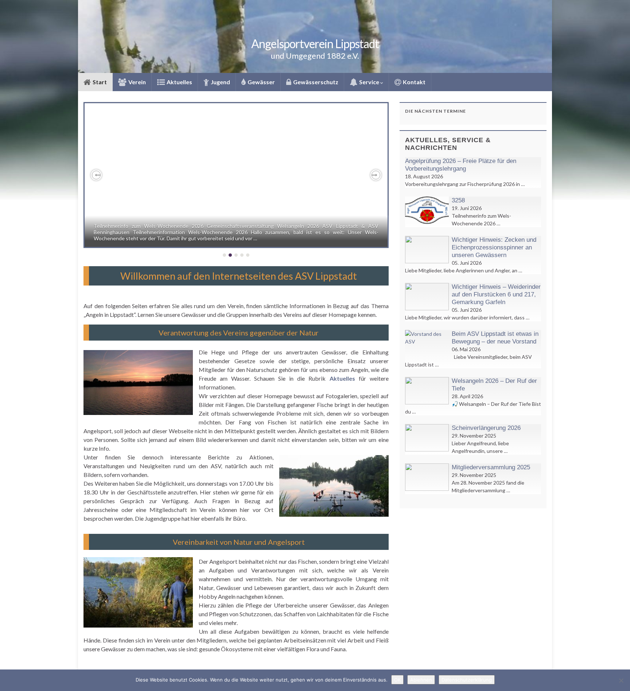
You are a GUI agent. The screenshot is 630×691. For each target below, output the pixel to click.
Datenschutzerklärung (467, 680)
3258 (458, 200)
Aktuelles (179, 81)
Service (369, 81)
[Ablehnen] (621, 680)
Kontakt (413, 81)
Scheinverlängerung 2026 (486, 427)
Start (99, 81)
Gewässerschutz (315, 81)
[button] (96, 175)
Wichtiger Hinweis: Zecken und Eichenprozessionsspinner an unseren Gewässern (494, 247)
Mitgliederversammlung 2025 (491, 467)
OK (397, 680)
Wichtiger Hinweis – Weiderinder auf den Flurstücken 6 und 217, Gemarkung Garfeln (496, 294)
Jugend (220, 81)
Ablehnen (421, 680)
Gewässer (260, 81)
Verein (136, 81)
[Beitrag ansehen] (236, 175)
